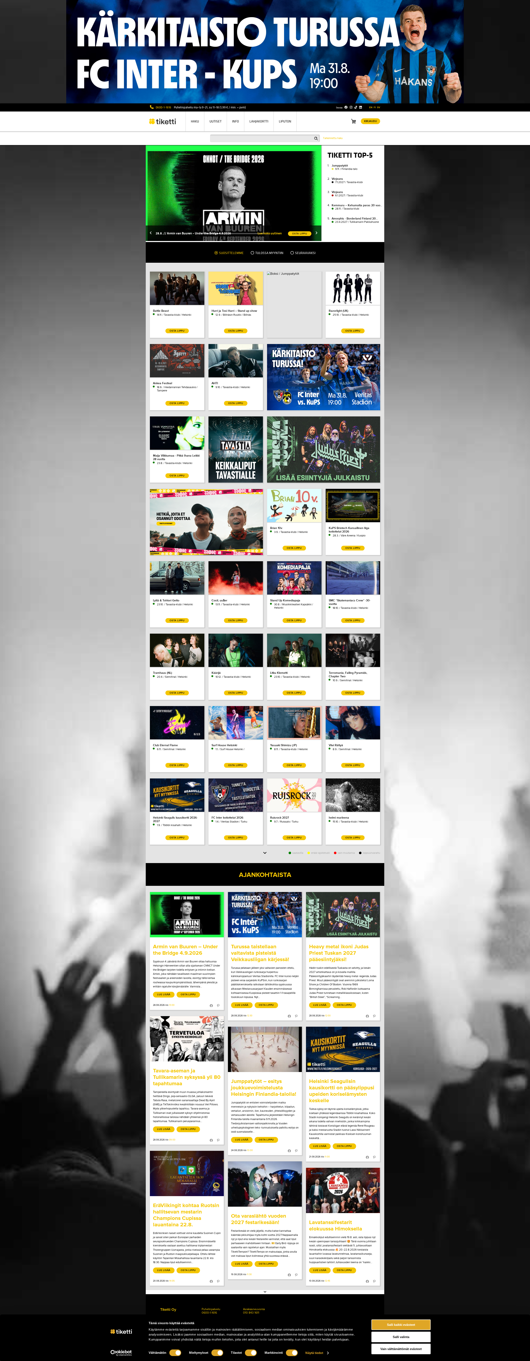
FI (375, 107)
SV (378, 107)
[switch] (217, 1352)
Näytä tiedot (314, 1353)
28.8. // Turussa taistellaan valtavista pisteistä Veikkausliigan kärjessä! (205, 233)
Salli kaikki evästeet (401, 1324)
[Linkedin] (360, 107)
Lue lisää (163, 994)
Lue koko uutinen (270, 233)
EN (370, 107)
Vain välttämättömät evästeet (401, 1349)
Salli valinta (401, 1337)
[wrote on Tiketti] (187, 914)
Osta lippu (188, 994)
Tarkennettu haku (333, 138)
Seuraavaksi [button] (305, 253)
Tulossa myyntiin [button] (269, 253)
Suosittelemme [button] (231, 253)
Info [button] (235, 121)
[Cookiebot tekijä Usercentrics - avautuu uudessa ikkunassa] (121, 1353)
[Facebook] (346, 107)
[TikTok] (355, 107)
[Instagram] (351, 107)
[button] (151, 233)
